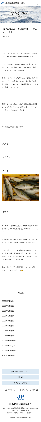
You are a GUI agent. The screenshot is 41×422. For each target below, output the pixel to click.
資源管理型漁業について (20, 371)
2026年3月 (6, 326)
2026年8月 (6, 301)
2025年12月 (7, 341)
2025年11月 (7, 346)
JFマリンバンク (27, 390)
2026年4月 (6, 321)
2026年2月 (6, 331)
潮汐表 (20, 377)
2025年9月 (6, 355)
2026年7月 (6, 306)
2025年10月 (7, 350)
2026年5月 (6, 316)
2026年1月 (6, 336)
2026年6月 (6, 311)
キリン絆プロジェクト (11, 390)
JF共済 (35, 390)
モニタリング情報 (20, 383)
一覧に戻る (20, 293)
